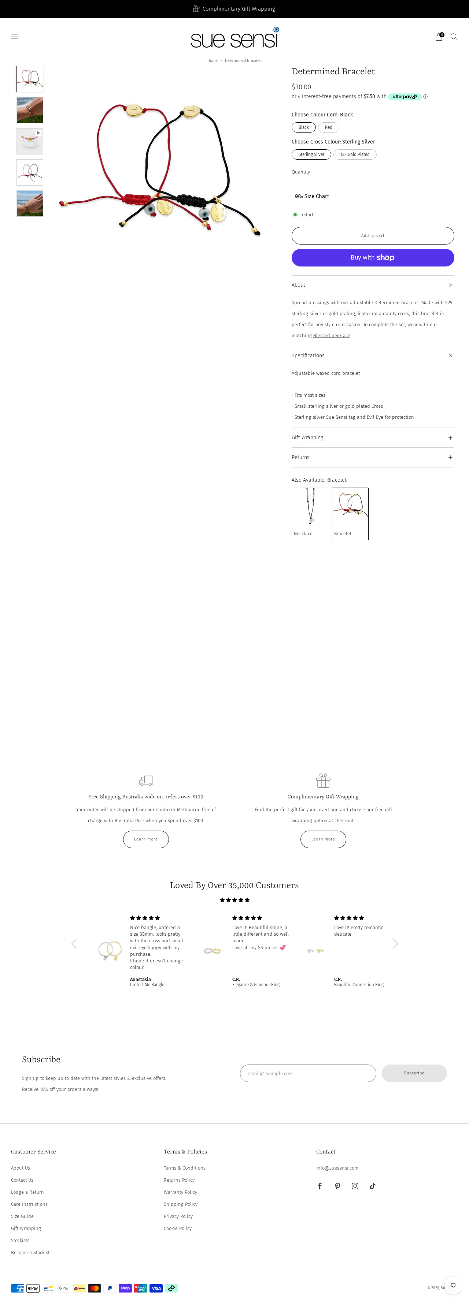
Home (212, 60)
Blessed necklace (331, 335)
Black (304, 127)
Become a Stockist (30, 1252)
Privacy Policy (178, 1216)
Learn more (146, 839)
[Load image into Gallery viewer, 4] (29, 172)
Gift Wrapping (26, 1228)
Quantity (301, 172)
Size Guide (22, 1216)
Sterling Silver (311, 154)
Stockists (20, 1240)
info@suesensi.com (337, 1168)
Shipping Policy (180, 1204)
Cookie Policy (178, 1228)
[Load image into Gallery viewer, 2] (29, 110)
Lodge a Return (27, 1192)
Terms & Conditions (185, 1168)
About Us (20, 1168)
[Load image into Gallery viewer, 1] (29, 79)
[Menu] (14, 37)
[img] (234, 900)
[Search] (454, 36)
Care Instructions (29, 1204)
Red (328, 127)
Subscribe (414, 1073)
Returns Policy (179, 1180)
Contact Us (22, 1180)
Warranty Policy (180, 1192)
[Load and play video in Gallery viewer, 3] (29, 141)
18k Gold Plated (355, 154)
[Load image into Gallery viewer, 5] (29, 203)
